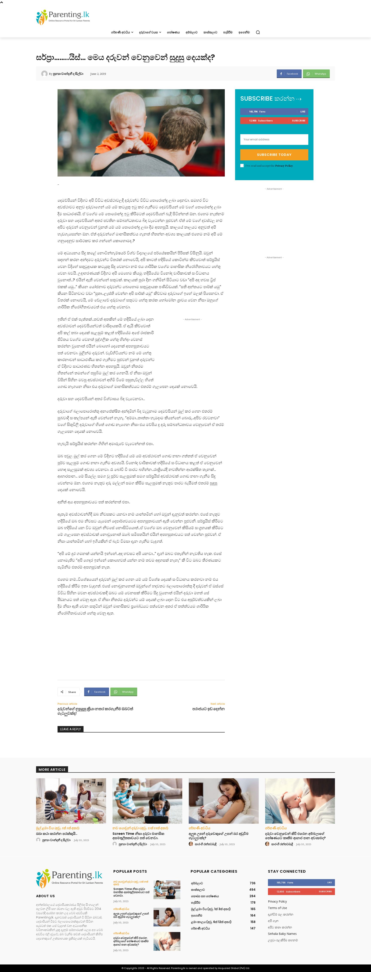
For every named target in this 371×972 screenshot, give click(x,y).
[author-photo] (39, 840)
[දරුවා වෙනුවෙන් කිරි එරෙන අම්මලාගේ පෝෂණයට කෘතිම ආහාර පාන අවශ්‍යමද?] (300, 801)
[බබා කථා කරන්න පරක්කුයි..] (71, 801)
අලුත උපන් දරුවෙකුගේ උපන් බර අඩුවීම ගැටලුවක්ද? (219, 835)
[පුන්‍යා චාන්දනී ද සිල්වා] (45, 74)
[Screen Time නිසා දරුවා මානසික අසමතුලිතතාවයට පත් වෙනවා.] (147, 801)
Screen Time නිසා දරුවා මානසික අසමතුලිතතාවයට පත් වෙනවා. (138, 835)
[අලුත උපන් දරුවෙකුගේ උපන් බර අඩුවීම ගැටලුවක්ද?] (224, 801)
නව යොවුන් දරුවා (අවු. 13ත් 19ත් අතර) (140, 828)
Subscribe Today (274, 154)
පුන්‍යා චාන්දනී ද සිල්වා (68, 73)
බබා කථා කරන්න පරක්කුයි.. (56, 833)
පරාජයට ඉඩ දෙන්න (208, 709)
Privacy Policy (284, 165)
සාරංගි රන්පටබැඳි (205, 844)
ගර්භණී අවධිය (199, 828)
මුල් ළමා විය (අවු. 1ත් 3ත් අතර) (57, 828)
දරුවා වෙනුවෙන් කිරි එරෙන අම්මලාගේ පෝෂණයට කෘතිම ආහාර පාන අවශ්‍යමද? (295, 835)
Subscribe (298, 120)
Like (302, 111)
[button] (258, 32)
